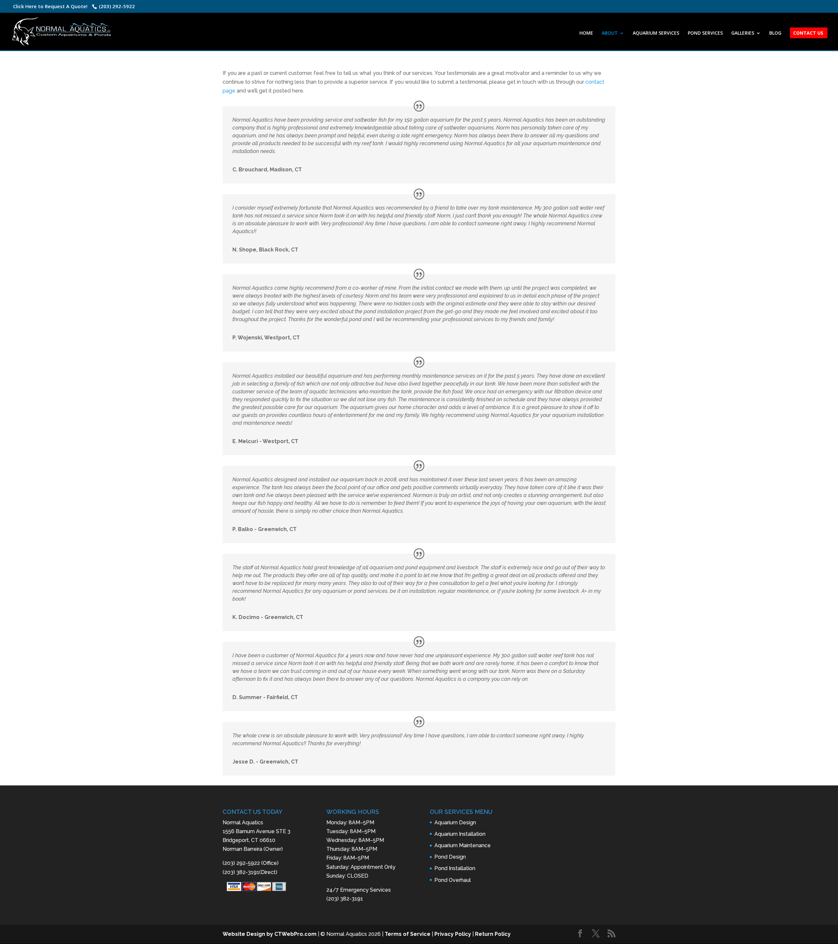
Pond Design (450, 857)
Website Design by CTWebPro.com (270, 934)
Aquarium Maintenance (462, 845)
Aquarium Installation (459, 834)
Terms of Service (407, 934)
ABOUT (610, 33)
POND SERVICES (705, 33)
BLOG (775, 33)
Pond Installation (454, 868)
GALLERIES (742, 33)
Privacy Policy (452, 934)
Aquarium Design (455, 822)
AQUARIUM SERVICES (656, 33)
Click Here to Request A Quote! (50, 6)
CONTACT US (808, 33)
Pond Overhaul (452, 880)
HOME (586, 33)
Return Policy (493, 934)
